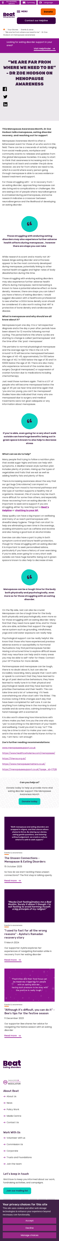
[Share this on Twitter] (5, 97)
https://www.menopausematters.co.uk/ (23, 764)
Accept (30, 1220)
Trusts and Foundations (19, 1157)
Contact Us (13, 1122)
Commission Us (15, 1144)
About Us (11, 1096)
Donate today (29, 801)
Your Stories (13, 29)
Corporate (12, 1150)
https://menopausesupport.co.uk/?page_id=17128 (29, 769)
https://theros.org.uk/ (14, 758)
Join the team (14, 1163)
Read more (10, 880)
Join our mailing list (17, 1190)
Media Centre (14, 1115)
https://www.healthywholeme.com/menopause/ (28, 753)
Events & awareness (30, 29)
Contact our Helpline (36, 20)
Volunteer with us (16, 1137)
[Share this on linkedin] (5, 104)
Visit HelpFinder (42, 48)
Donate (48, 11)
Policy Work (13, 1109)
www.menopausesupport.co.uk (19, 747)
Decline (30, 1227)
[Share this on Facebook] (5, 89)
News (9, 1102)
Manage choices (29, 1235)
